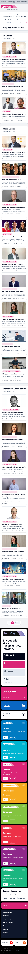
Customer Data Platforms (8, 16)
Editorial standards (8, 922)
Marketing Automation (18, 19)
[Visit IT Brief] (11, 828)
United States (21, 898)
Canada (17, 894)
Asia (5, 894)
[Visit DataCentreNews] (11, 785)
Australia (10, 894)
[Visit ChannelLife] (11, 744)
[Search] (20, 22)
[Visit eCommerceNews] (11, 806)
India (23, 894)
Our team (5, 932)
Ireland (5, 898)
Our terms (5, 936)
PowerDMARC (4, 952)
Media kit (12, 737)
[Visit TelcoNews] (11, 870)
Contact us (6, 915)
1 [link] (12, 622)
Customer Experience (21, 16)
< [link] (9, 623)
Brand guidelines (7, 912)
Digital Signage (7, 19)
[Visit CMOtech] (11, 764)
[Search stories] (26, 905)
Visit (5, 737)
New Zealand (13, 898)
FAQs (4, 925)
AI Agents (17, 14)
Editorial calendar (7, 919)
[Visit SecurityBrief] (11, 849)
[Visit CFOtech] (11, 723)
